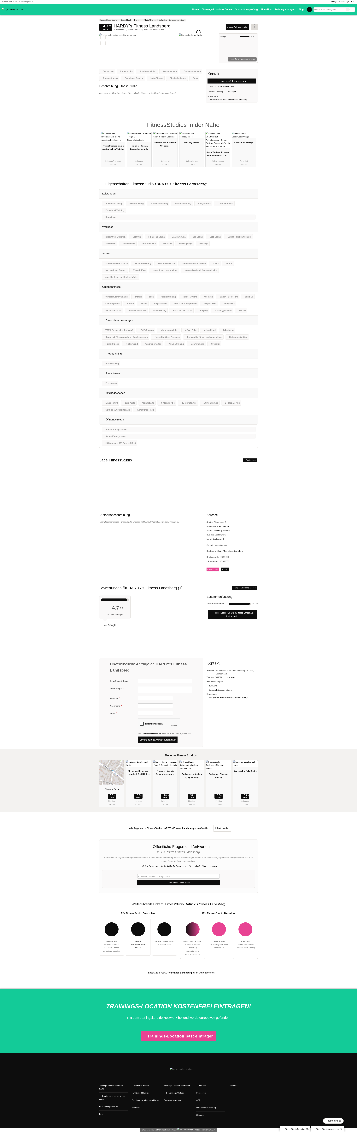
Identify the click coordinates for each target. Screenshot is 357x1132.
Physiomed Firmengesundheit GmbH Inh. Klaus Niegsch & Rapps (138, 773)
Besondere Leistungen (119, 320)
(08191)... (220, 91)
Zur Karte (213, 686)
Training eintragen (285, 9)
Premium (252, 122)
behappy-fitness (191, 143)
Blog (301, 9)
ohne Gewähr (201, 828)
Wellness (107, 226)
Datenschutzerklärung (151, 734)
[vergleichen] (103, 43)
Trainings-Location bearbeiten (177, 1085)
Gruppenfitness (111, 286)
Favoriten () (297, 1129)
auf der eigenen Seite (218, 944)
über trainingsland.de (108, 1107)
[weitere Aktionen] (254, 27)
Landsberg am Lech (222, 530)
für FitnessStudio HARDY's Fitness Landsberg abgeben (111, 946)
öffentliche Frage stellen (179, 883)
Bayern (222, 535)
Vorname (114, 698)
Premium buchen (141, 1085)
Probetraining (113, 353)
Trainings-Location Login (339, 2)
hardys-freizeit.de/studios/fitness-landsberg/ (229, 99)
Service (106, 253)
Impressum (201, 1093)
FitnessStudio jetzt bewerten (233, 614)
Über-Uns (266, 9)
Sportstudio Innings (243, 143)
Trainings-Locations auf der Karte (111, 1087)
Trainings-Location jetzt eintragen (180, 1036)
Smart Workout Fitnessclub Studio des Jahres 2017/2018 (218, 154)
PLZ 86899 (224, 526)
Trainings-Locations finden (217, 9)
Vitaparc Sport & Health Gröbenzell (165, 144)
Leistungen (109, 193)
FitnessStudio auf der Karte (222, 87)
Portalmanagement (172, 1100)
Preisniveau (112, 373)
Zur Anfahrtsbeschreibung (220, 690)
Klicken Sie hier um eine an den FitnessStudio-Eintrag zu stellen (179, 866)
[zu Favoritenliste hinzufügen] (103, 37)
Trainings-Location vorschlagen (145, 1100)
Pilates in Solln (112, 789)
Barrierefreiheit (334, 1121)
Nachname (115, 706)
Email (113, 713)
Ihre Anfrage (116, 688)
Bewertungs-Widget (175, 1093)
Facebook (233, 1085)
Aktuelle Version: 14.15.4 (205, 1130)
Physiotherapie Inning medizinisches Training (113, 147)
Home (195, 9)
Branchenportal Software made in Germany (158, 1130)
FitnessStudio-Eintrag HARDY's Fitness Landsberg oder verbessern (192, 947)
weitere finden (138, 944)
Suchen (353, 9)
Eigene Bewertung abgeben (245, 588)
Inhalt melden (222, 828)
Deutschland (218, 539)
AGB (198, 1100)
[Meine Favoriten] (309, 9)
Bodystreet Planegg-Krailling (218, 775)
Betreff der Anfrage (119, 681)
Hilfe (352, 2)
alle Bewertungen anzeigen (243, 59)
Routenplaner (251, 460)
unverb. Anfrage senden (237, 27)
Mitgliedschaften (115, 392)
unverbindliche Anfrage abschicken (158, 739)
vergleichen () (329, 1129)
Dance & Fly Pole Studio (245, 771)
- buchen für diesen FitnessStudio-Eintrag (245, 944)
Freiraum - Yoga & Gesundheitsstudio (139, 147)
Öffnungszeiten (114, 419)
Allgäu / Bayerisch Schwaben (230, 551)
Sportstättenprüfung (246, 9)
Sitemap (200, 1115)
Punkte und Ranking (140, 1093)
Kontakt (225, 569)
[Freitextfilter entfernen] (347, 9)
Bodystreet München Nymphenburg (192, 775)
